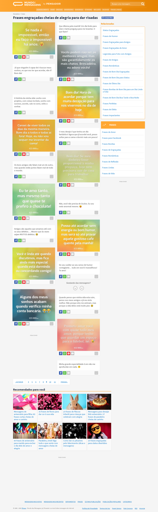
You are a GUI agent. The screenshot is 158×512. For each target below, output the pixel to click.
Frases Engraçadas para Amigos (116, 42)
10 (50, 382)
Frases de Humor (110, 36)
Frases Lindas (116, 10)
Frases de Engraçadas (111, 149)
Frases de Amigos (110, 59)
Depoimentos (70, 502)
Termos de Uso (105, 508)
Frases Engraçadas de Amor (115, 48)
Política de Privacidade (90, 508)
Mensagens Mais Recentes (53, 502)
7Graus (24, 508)
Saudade (105, 10)
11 (55, 382)
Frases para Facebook (111, 138)
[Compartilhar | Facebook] (16, 57)
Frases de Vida (108, 173)
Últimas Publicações (93, 502)
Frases (80, 502)
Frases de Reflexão (110, 161)
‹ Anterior (19, 382)
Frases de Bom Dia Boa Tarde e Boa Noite (121, 97)
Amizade (59, 10)
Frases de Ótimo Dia (111, 83)
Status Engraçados (111, 30)
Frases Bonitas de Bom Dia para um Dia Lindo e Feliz (123, 90)
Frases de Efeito (110, 109)
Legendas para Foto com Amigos (117, 54)
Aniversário (68, 10)
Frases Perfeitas (110, 103)
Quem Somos (116, 508)
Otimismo (88, 10)
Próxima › (64, 382)
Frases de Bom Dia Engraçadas (116, 71)
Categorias (127, 502)
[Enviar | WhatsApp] (20, 57)
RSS (136, 508)
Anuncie (142, 508)
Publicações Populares (112, 502)
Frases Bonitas (108, 144)
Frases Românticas (111, 65)
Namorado (79, 10)
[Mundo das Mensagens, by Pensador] (45, 4)
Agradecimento (43, 10)
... (51, 57)
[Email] (27, 57)
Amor (52, 10)
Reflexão (97, 10)
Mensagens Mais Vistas (33, 502)
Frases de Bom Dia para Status (116, 77)
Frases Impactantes (111, 115)
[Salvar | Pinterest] (24, 57)
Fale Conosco (128, 508)
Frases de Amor (109, 132)
